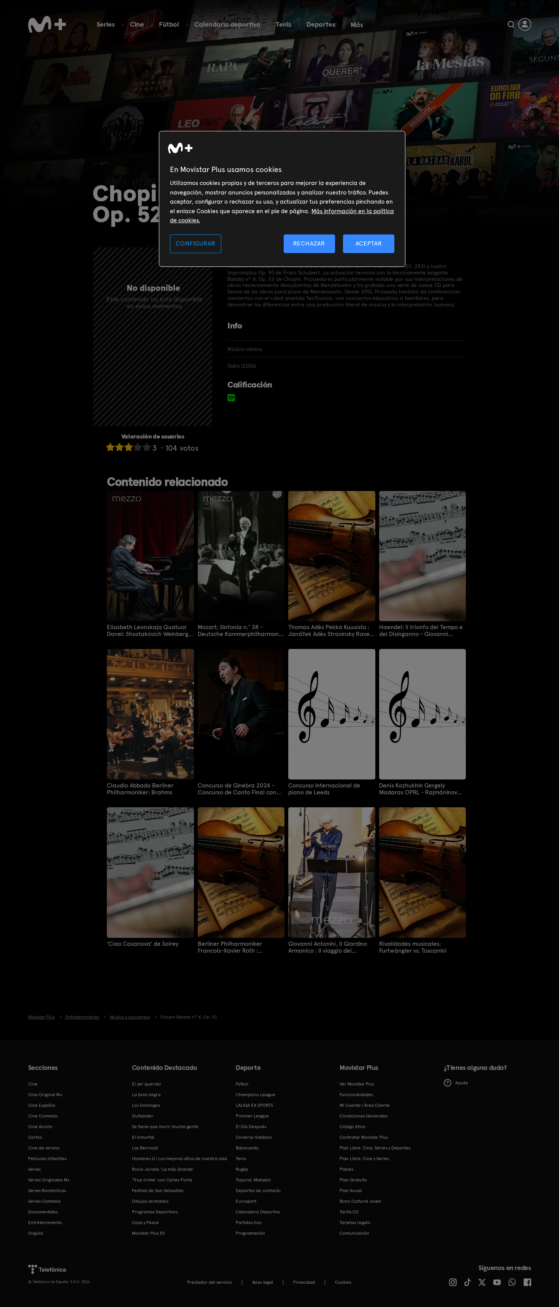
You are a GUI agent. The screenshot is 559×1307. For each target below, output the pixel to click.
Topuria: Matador (253, 1180)
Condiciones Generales (363, 1116)
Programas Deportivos (155, 1212)
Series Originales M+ (49, 1180)
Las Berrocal (145, 1148)
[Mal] (119, 447)
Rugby (242, 1169)
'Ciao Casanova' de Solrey (142, 943)
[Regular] (128, 447)
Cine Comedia (42, 1116)
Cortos (35, 1137)
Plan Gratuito (353, 1180)
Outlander (142, 1116)
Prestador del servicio (209, 1282)
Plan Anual (351, 1190)
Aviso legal (262, 1282)
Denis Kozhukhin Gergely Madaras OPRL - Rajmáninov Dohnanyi (418, 789)
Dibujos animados (150, 1201)
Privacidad (304, 1282)
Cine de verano (44, 1148)
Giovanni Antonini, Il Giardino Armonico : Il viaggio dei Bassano (327, 947)
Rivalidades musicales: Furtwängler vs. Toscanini (412, 947)
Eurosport (246, 1201)
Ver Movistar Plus (357, 1084)
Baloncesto (247, 1148)
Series (106, 24)
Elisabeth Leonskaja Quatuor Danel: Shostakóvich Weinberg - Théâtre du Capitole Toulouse (149, 631)
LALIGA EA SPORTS (254, 1105)
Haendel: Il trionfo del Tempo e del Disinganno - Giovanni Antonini (421, 631)
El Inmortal (143, 1137)
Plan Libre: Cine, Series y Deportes (375, 1148)
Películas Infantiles (47, 1158)
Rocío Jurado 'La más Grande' (163, 1169)
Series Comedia (44, 1201)
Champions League (255, 1094)
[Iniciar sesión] (524, 24)
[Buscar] (511, 24)
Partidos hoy (248, 1222)
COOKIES (343, 1282)
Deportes (320, 24)
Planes (346, 1169)
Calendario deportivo (227, 24)
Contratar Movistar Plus (364, 1137)
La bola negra (146, 1094)
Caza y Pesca (145, 1222)
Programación (250, 1233)
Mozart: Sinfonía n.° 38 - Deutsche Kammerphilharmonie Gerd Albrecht (241, 631)
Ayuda (461, 1082)
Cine (137, 24)
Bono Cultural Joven (360, 1201)
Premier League (252, 1116)
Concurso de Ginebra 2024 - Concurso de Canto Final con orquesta (237, 789)
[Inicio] (47, 24)
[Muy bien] (147, 447)
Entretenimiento (45, 1222)
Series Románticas (47, 1190)
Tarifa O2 (349, 1212)
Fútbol (169, 24)
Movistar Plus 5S (148, 1233)
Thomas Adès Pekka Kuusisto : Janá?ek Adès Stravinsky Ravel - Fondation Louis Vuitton (329, 631)
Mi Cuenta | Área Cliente (365, 1105)
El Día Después (251, 1126)
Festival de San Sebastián (158, 1190)
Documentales (43, 1212)
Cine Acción (40, 1126)
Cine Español (41, 1105)
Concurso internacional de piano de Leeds (324, 789)
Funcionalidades (356, 1094)
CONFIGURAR (195, 243)
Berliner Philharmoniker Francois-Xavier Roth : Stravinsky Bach (230, 947)
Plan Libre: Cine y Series (364, 1158)
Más (357, 25)
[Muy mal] (110, 447)
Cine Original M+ (45, 1094)
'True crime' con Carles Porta (162, 1180)
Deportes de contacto (258, 1190)
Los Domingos (146, 1105)
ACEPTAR (369, 243)
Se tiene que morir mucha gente (165, 1126)
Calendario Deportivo (258, 1212)
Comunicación (354, 1233)
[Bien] (137, 447)
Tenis (283, 24)
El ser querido (146, 1084)
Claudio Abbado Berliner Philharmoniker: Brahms (140, 789)
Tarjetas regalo (355, 1222)
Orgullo (35, 1233)
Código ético (352, 1126)
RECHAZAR (309, 243)
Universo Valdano (254, 1137)
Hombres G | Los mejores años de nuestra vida (179, 1158)
